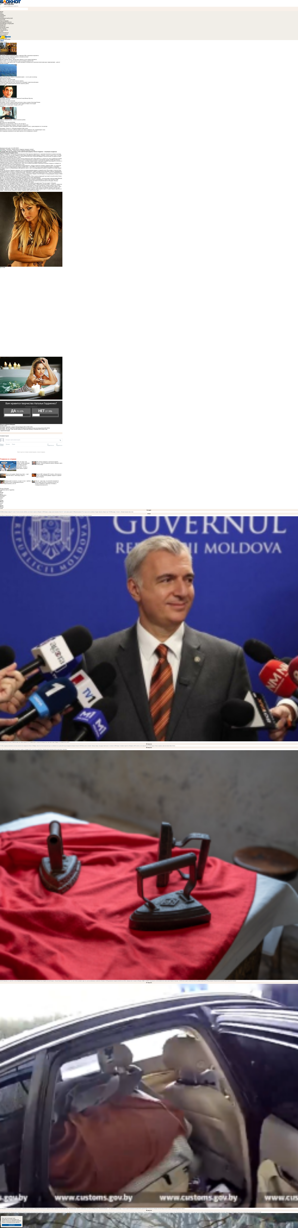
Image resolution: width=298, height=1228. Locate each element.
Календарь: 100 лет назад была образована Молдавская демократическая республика (20, 428)
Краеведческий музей (5, 148)
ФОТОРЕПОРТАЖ (4, 32)
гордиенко (2, 430)
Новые (1, 444)
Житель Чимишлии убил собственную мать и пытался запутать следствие (16, 515)
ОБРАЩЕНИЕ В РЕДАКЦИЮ (7, 23)
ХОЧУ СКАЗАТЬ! (4, 34)
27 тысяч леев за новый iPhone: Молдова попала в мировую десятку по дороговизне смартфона (49, 749)
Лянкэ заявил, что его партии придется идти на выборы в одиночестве (16, 60)
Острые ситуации (4, 63)
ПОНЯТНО (12, 1225)
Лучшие (8, 444)
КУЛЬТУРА (2, 19)
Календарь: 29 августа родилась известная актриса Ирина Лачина (162, 745)
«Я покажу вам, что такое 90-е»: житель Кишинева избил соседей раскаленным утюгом (18, 980)
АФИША (2, 14)
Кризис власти (3, 42)
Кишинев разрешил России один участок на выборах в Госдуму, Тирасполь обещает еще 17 (91, 511)
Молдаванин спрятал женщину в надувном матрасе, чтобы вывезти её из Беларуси (18, 1208)
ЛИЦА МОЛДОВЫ (4, 21)
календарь (7, 430)
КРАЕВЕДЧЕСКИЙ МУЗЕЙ (6, 18)
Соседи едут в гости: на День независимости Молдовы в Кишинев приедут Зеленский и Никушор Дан (211, 1212)
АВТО (1, 13)
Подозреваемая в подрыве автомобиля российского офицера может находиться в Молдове (124, 980)
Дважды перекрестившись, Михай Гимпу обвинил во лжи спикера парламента (18, 59)
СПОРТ (1, 31)
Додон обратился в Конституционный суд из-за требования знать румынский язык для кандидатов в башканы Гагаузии (56, 745)
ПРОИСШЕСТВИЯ (4, 27)
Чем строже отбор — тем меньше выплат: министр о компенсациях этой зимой (76, 1208)
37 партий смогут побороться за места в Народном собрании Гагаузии (45, 515)
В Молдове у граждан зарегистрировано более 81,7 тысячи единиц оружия (58, 511)
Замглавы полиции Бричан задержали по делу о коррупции (47, 1208)
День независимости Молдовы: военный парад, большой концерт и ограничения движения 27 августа (165, 1208)
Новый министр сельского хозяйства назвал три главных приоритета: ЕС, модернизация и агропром (21, 742)
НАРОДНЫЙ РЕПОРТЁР (6, 22)
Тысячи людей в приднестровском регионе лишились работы (14, 83)
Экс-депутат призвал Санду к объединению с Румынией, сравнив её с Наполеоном (142, 1212)
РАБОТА (9, 36)
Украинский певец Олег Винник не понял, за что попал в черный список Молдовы (76, 515)
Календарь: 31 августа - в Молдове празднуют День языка (122, 511)
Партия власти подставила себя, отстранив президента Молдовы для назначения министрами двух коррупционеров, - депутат (30, 62)
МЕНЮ (1, 11)
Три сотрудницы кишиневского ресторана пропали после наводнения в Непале (17, 745)
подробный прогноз (4, 489)
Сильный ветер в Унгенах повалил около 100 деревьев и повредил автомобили (175, 1212)
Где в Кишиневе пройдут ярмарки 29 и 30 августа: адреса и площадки (15, 749)
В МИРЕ (2, 17)
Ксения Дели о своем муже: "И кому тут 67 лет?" (11, 105)
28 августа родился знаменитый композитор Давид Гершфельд (193, 980)
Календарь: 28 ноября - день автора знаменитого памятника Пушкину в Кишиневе (19, 429)
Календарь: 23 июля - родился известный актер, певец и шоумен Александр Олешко (20, 102)
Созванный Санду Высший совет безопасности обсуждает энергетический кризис (19, 82)
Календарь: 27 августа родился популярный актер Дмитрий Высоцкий (130, 1208)
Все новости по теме (5, 58)
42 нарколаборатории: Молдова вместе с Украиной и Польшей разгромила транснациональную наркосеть (22, 1212)
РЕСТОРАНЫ (3, 28)
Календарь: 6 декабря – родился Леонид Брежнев (12, 427)
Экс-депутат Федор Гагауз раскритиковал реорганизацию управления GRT (247, 1212)
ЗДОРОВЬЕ (3, 15)
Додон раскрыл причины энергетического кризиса (11, 80)
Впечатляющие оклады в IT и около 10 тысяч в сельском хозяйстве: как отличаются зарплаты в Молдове (21, 511)
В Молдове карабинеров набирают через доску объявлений (14, 125)
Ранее (13, 444)
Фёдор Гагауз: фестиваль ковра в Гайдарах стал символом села (54, 742)
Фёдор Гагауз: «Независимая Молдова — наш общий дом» (104, 1208)
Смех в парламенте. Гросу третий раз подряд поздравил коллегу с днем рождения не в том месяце (23, 126)
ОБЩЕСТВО (3, 25)
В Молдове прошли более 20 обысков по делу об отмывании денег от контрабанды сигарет (106, 1212)
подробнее (11, 489)
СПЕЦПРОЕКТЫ (4, 30)
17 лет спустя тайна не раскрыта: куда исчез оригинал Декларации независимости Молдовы (87, 980)
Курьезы (2, 106)
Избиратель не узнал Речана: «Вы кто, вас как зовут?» (13, 123)
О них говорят (3, 84)
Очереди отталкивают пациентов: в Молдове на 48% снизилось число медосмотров (132, 745)
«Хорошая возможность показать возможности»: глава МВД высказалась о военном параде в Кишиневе (67, 1212)
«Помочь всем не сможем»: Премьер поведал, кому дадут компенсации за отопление (97, 745)
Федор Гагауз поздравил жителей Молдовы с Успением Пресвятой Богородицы (52, 980)
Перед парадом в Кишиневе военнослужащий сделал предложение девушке (221, 980)
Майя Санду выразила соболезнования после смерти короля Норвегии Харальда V (163, 980)
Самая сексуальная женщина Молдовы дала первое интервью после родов (18, 103)
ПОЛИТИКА (3, 26)
